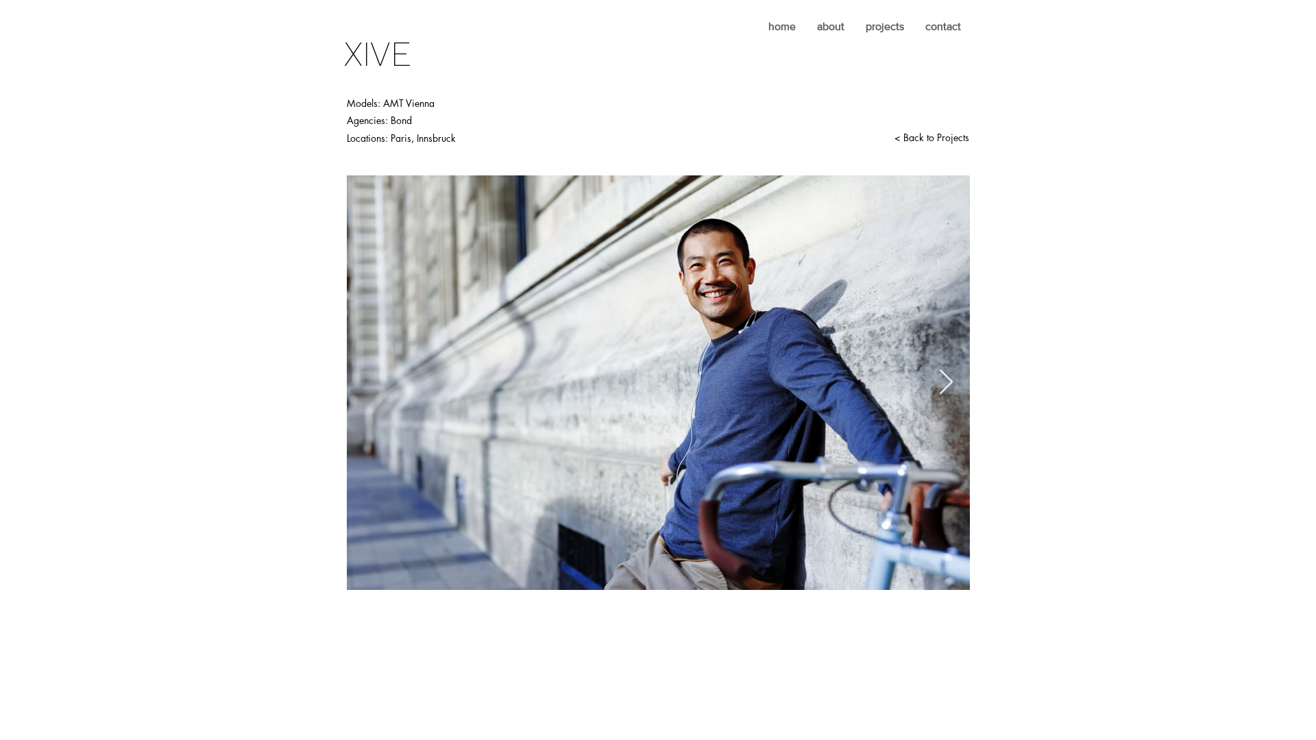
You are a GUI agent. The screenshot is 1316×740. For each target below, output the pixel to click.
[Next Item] (946, 382)
